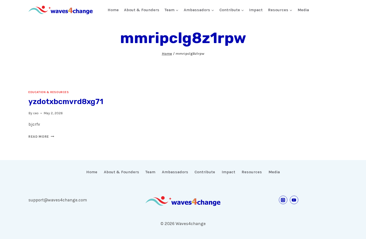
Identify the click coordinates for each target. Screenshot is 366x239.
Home (113, 9)
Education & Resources (48, 92)
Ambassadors (175, 172)
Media (303, 9)
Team (150, 172)
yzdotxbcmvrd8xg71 (65, 101)
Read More (41, 136)
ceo (36, 113)
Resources (252, 172)
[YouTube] (294, 200)
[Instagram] (283, 200)
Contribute (204, 172)
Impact (256, 9)
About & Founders (141, 9)
